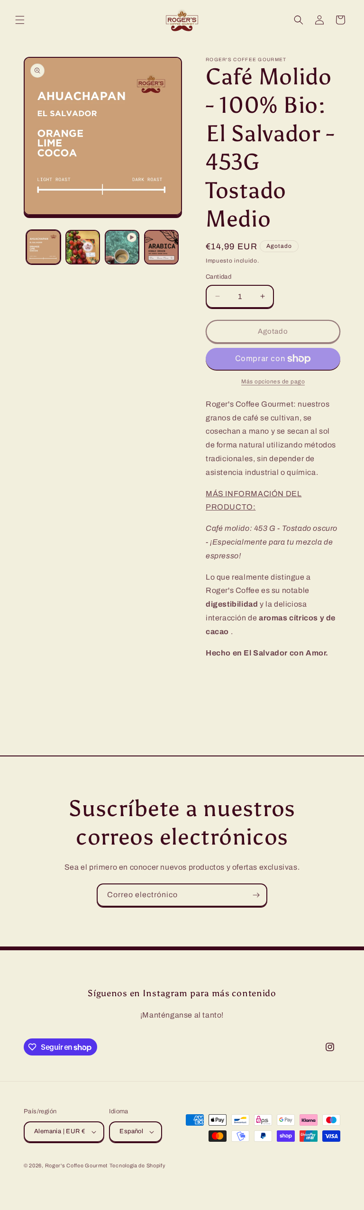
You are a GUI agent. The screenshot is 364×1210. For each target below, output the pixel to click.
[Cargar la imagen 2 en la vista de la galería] (82, 247)
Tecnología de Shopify (137, 1165)
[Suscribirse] (256, 895)
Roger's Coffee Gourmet (76, 1165)
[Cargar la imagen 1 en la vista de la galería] (43, 247)
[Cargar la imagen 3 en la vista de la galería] (161, 247)
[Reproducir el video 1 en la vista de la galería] (122, 247)
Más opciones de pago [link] (273, 381)
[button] (19, 19)
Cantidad (218, 276)
